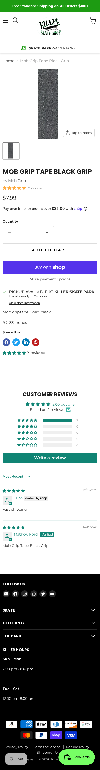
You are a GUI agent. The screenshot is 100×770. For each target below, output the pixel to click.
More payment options (50, 279)
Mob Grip (17, 180)
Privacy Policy (16, 747)
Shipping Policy (50, 752)
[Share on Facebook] (6, 342)
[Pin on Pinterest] (35, 342)
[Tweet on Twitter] (16, 342)
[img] (14, 490)
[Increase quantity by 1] (47, 232)
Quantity (10, 221)
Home (8, 61)
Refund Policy (77, 747)
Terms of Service (47, 747)
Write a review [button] (50, 457)
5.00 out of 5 (63, 404)
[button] (15, 352)
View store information (24, 303)
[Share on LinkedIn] (26, 342)
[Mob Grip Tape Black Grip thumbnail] (11, 151)
